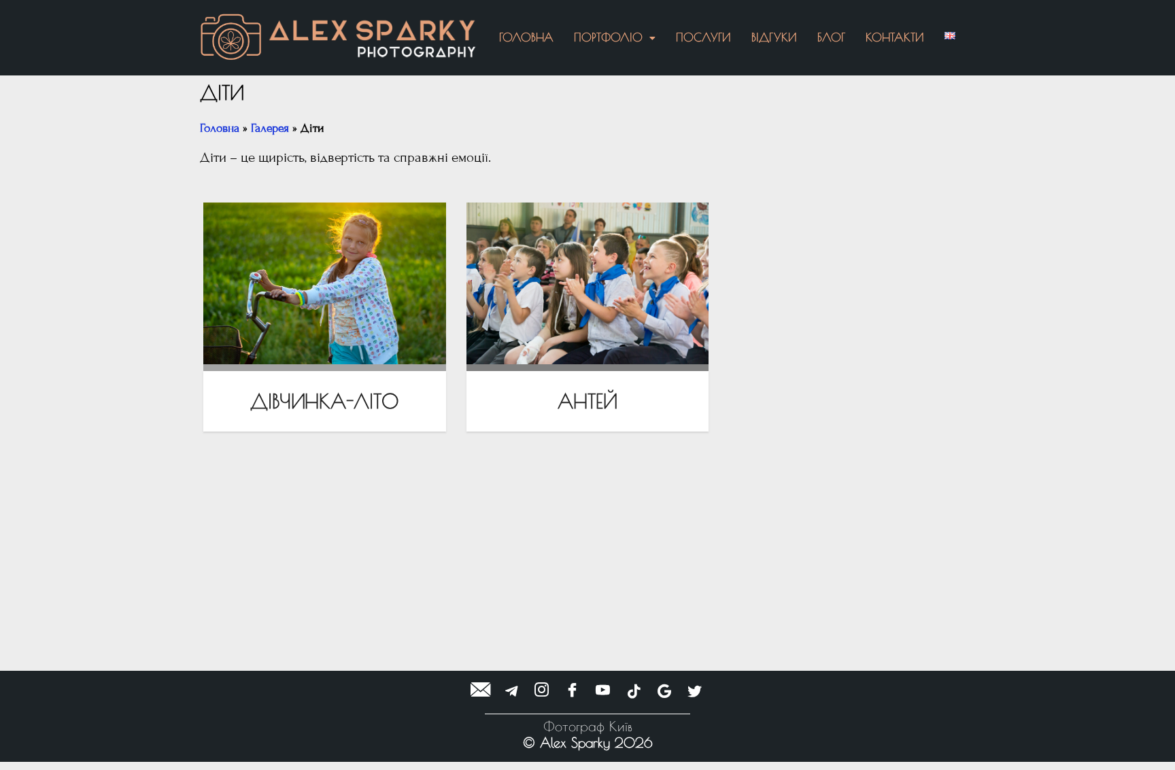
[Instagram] (542, 691)
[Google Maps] (664, 691)
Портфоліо (608, 37)
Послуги (703, 37)
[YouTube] (603, 691)
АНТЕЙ (587, 401)
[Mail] (481, 691)
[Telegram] (511, 691)
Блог (831, 37)
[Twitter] (695, 691)
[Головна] (231, 38)
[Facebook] (572, 691)
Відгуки (774, 37)
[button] (615, 38)
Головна (526, 37)
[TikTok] (634, 691)
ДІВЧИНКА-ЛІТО (324, 401)
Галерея (270, 128)
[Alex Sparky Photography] (372, 39)
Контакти (895, 37)
